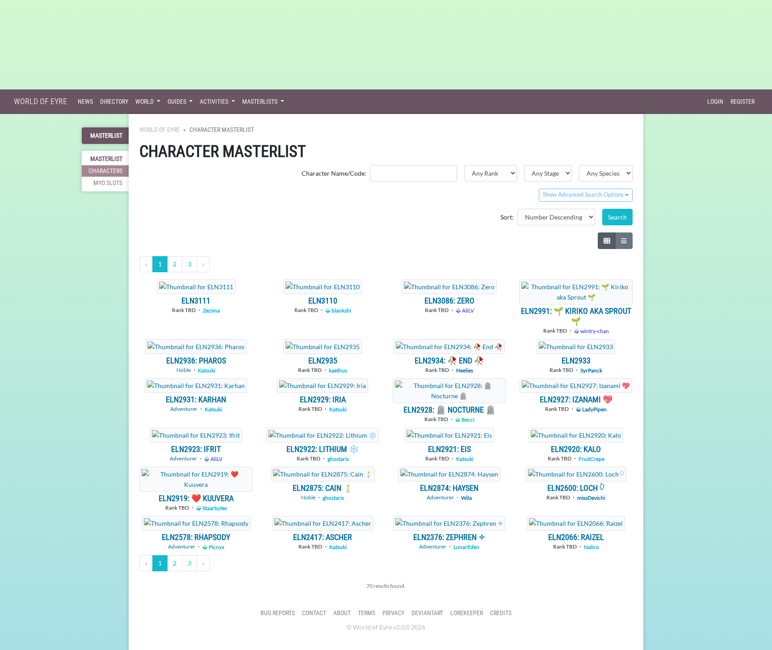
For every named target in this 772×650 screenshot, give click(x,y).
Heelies (464, 370)
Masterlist (106, 135)
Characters (105, 171)
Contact (314, 613)
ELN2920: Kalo (576, 449)
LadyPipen (594, 409)
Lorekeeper (466, 613)
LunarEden (466, 547)
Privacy (393, 613)
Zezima (211, 310)
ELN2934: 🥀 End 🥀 (449, 360)
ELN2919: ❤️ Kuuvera (196, 498)
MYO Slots (107, 183)
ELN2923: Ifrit (196, 449)
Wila (466, 498)
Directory (114, 102)
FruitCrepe (591, 459)
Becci (467, 419)
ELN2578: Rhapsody (196, 537)
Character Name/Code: (334, 173)
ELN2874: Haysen (449, 488)
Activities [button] (215, 102)
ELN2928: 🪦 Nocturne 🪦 (449, 409)
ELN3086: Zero (449, 300)
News (85, 102)
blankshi (341, 310)
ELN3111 (195, 300)
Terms (366, 613)
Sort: (507, 217)
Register (742, 102)
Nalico (591, 547)
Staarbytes (214, 508)
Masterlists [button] (260, 102)
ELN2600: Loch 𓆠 (575, 488)
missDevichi (591, 498)
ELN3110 (322, 300)
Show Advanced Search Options (584, 194)
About (342, 613)
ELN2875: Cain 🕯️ (323, 488)
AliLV (467, 310)
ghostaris (338, 459)
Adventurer (183, 409)
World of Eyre (40, 101)
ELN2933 (576, 360)
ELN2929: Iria (323, 399)
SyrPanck (591, 370)
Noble (183, 370)
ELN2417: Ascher (322, 537)
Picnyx (216, 547)
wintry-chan (594, 331)
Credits (501, 613)
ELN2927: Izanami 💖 (576, 399)
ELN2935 (322, 360)
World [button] (145, 102)
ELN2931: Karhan (196, 399)
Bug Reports (277, 613)
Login (715, 102)
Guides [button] (178, 102)
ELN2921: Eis (449, 449)
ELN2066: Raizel (576, 537)
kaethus (338, 370)
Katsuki (206, 370)
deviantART (427, 613)
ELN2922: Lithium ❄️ (322, 449)
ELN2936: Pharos (196, 360)
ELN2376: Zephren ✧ (449, 537)
